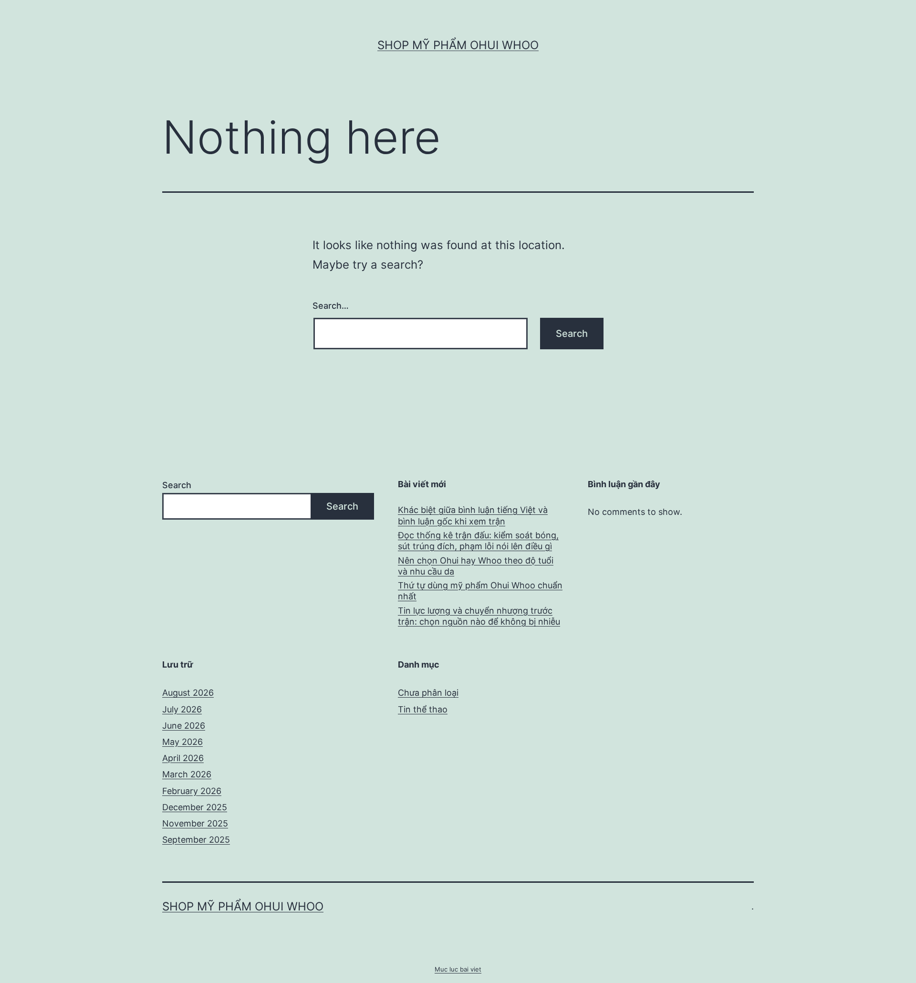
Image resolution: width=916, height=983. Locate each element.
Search (176, 485)
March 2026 (186, 774)
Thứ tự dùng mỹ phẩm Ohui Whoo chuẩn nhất (480, 590)
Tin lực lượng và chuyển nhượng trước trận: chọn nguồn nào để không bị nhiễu (479, 616)
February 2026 (191, 791)
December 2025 (194, 807)
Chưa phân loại (428, 693)
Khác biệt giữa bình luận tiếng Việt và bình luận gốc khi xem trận (473, 515)
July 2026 (182, 709)
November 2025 (195, 823)
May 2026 (182, 742)
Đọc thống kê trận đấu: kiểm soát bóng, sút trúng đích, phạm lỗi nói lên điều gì (478, 540)
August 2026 (188, 693)
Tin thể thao (423, 709)
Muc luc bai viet (458, 969)
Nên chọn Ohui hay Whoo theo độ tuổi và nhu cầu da (475, 565)
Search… (330, 306)
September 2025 (196, 840)
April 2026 (183, 758)
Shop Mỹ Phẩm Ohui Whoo (458, 45)
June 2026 (183, 726)
